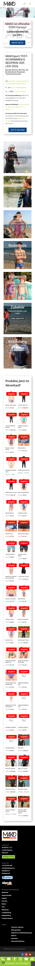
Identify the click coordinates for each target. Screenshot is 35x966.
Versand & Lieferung (17, 927)
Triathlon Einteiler (7, 918)
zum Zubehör (17, 318)
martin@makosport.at (8, 868)
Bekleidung (5, 910)
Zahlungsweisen (16, 930)
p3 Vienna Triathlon (20, 91)
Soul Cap (4, 901)
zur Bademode (17, 223)
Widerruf (13, 935)
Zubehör (4, 898)
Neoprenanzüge (17, 14)
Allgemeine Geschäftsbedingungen (21, 932)
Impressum (14, 938)
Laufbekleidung (6, 912)
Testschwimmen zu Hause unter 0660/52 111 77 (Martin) (17, 106)
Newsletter (8, 857)
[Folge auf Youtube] (30, 954)
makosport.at (6, 871)
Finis (3, 907)
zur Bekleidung (17, 350)
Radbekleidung (6, 915)
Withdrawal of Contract (15, 963)
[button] (3, 962)
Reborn (4, 904)
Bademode (5, 892)
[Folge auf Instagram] (26, 954)
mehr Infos (17, 42)
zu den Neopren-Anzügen (17, 160)
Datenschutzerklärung (17, 941)
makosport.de (6, 873)
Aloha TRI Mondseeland (18, 87)
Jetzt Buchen (17, 130)
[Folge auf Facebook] (22, 954)
